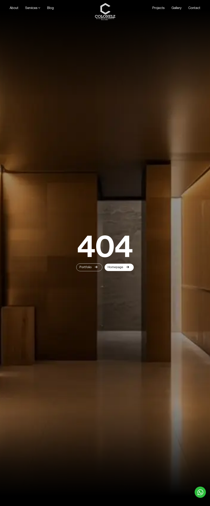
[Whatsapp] (200, 492)
